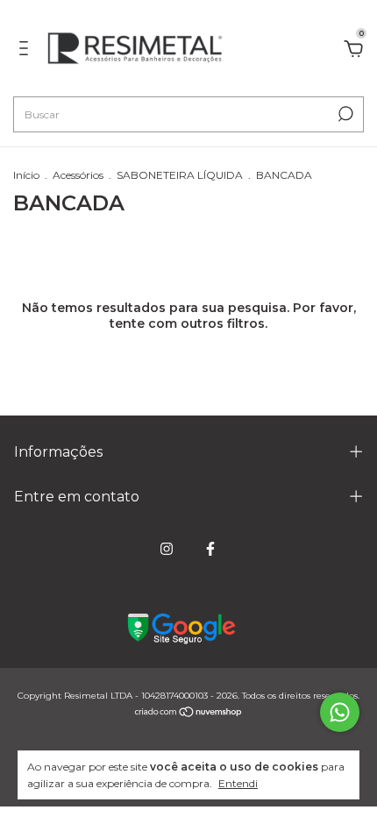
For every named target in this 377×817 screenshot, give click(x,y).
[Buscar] (344, 114)
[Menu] (26, 50)
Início (26, 174)
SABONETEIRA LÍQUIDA (180, 174)
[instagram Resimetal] (167, 549)
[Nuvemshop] (189, 713)
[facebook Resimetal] (210, 549)
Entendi (238, 783)
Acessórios (78, 174)
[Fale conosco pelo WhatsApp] (339, 712)
